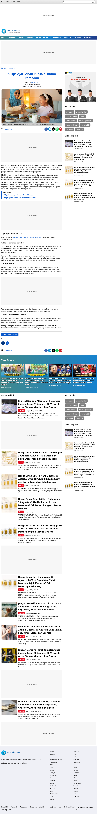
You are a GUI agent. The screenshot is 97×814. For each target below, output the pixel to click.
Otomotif (56, 37)
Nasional (52, 754)
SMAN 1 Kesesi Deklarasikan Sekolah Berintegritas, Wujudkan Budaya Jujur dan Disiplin (12, 381)
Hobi (75, 754)
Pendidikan (77, 37)
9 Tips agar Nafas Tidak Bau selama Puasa (20, 198)
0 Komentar (7, 129)
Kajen (51, 767)
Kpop (51, 796)
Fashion (52, 780)
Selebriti (76, 751)
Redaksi (14, 807)
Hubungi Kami (69, 807)
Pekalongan (53, 762)
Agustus (69, 112)
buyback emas (71, 116)
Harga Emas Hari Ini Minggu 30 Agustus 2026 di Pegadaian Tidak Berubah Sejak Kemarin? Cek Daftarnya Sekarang (36, 581)
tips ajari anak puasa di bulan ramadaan (27, 237)
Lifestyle (12, 37)
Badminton (77, 762)
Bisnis (21, 37)
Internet (76, 796)
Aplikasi (76, 788)
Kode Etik (4, 807)
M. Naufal (34, 82)
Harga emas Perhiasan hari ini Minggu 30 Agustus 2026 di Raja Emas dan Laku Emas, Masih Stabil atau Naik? (84, 156)
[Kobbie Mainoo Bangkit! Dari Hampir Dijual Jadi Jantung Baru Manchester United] (84, 370)
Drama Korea (54, 794)
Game (75, 794)
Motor (75, 778)
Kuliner (38, 37)
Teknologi (87, 37)
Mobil (75, 775)
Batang (52, 765)
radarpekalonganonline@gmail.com (14, 763)
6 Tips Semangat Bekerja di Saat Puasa (18, 195)
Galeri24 (80, 129)
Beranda (4, 68)
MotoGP (76, 770)
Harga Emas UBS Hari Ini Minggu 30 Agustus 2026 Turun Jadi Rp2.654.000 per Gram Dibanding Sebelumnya (84, 169)
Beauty (52, 778)
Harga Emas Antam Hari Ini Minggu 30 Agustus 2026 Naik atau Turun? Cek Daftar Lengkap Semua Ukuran (84, 196)
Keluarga (12, 68)
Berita (3, 37)
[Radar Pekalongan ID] (11, 31)
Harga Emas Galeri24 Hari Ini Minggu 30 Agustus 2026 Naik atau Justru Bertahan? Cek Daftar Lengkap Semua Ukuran (84, 183)
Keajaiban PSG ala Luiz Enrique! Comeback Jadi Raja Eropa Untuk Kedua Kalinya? (60, 380)
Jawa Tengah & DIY (56, 759)
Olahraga (46, 37)
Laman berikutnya (9, 335)
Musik (52, 799)
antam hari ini (81, 112)
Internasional (54, 757)
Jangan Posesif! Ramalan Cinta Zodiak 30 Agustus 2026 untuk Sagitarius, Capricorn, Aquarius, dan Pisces (39, 606)
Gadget (76, 791)
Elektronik (53, 786)
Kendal (52, 770)
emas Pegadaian (85, 121)
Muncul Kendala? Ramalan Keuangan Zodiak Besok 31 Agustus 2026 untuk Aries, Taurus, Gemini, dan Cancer (83, 143)
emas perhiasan (72, 125)
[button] (4, 38)
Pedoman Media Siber (38, 807)
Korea (52, 791)
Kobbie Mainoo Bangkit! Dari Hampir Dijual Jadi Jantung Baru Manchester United (84, 380)
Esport (76, 767)
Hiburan (29, 37)
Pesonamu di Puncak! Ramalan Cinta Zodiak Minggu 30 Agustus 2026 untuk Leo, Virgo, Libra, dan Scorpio (40, 629)
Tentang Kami (6, 810)
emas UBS (85, 125)
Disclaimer (23, 807)
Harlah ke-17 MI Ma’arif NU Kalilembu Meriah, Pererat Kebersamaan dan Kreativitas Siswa (36, 381)
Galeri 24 (69, 129)
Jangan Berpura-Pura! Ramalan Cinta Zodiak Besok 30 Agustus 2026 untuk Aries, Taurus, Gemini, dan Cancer (39, 653)
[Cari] (92, 1)
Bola (75, 765)
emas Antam (70, 121)
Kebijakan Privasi (55, 807)
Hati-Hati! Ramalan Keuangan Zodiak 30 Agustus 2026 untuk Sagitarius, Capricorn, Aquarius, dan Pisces (39, 704)
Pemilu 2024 (67, 37)
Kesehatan (53, 775)
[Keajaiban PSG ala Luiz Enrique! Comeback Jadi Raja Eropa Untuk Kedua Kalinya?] (60, 370)
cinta (82, 116)
